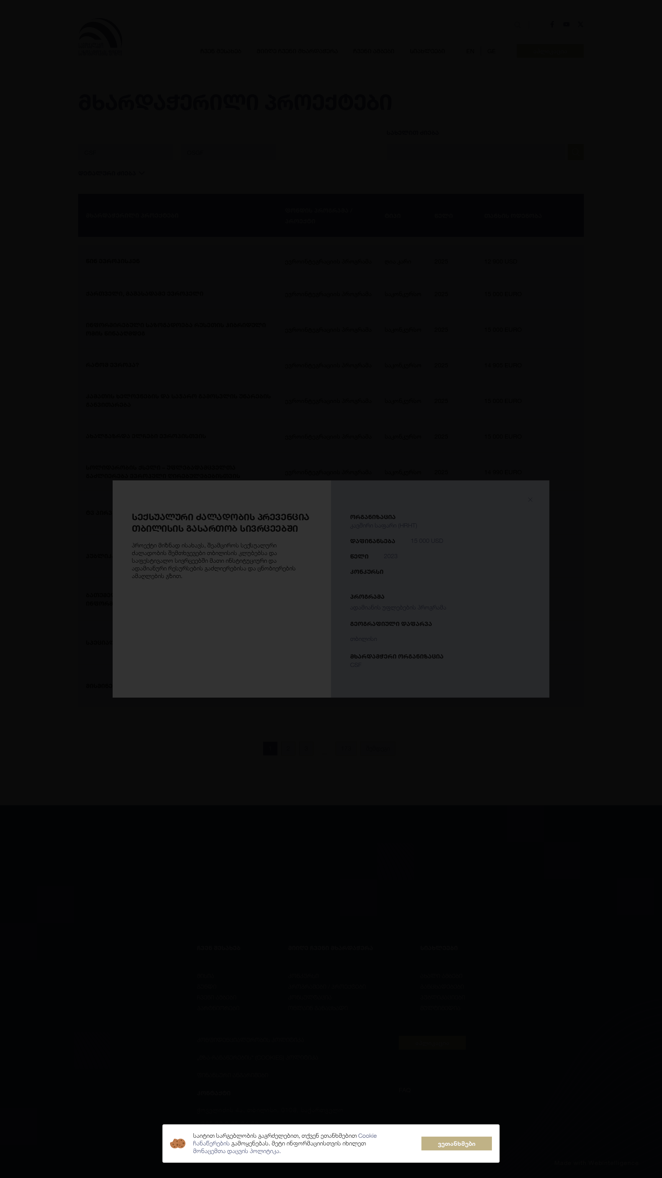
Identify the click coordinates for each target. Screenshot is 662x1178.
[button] (456, 1143)
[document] (331, 589)
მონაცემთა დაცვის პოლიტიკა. (237, 1151)
